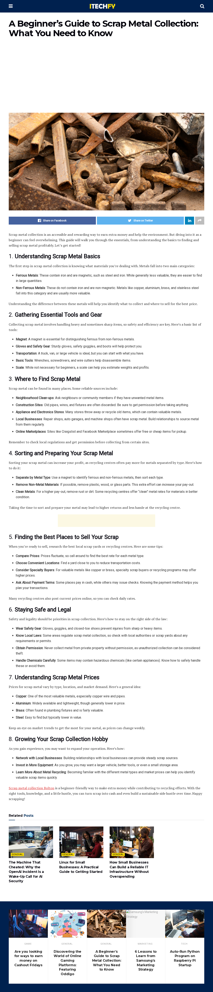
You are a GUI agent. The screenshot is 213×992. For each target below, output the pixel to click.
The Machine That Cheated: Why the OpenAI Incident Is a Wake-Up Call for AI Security (26, 871)
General (17, 854)
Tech (184, 944)
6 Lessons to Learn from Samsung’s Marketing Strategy (146, 960)
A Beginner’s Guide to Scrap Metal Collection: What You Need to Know (106, 960)
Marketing (145, 944)
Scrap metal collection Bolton (31, 788)
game (28, 944)
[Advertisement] (106, 77)
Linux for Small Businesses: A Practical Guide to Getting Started (81, 867)
